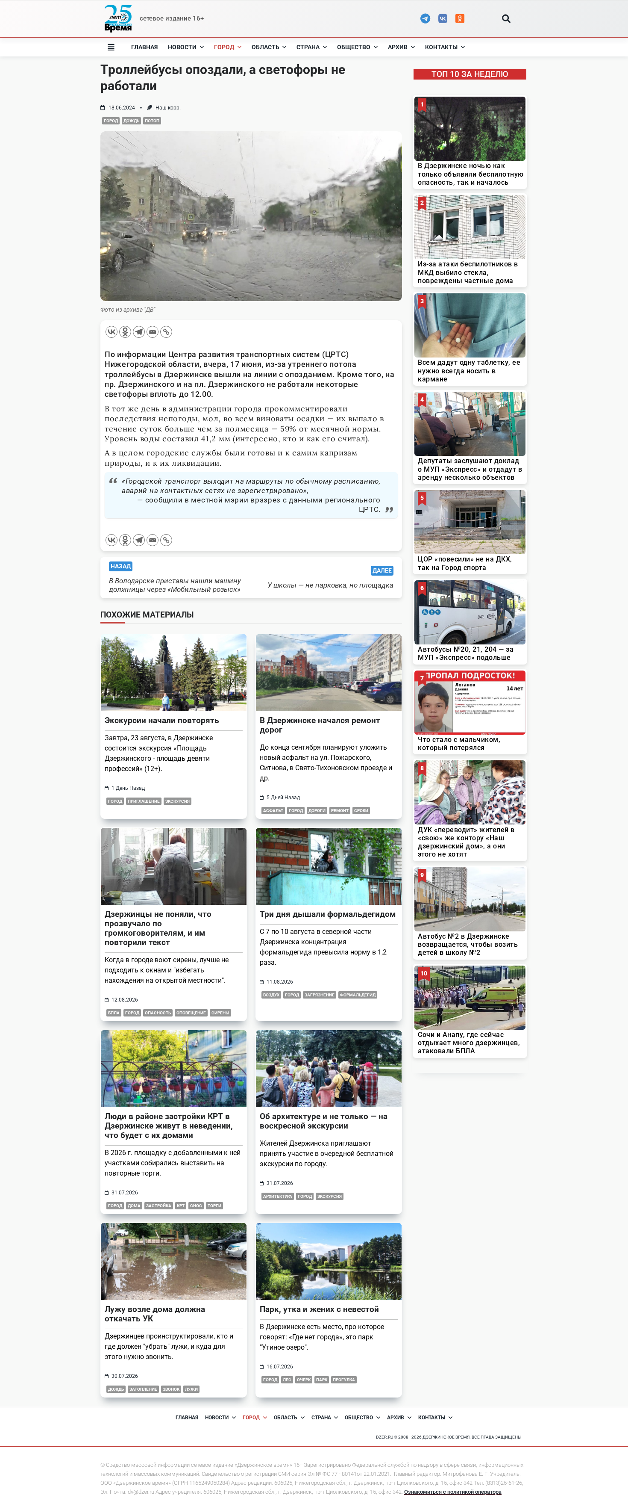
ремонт (340, 810)
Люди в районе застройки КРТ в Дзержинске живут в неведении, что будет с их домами (169, 1125)
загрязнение (320, 995)
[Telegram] (139, 332)
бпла (114, 1013)
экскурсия (177, 801)
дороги (317, 810)
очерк (304, 1379)
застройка (158, 1205)
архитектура (277, 1196)
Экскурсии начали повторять (162, 720)
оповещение (191, 1013)
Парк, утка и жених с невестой (319, 1309)
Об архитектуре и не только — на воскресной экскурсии (323, 1121)
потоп (152, 120)
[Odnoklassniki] (125, 332)
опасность (158, 1013)
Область (265, 47)
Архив (398, 47)
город (111, 120)
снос (196, 1205)
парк (321, 1379)
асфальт (273, 810)
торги (214, 1205)
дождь (131, 120)
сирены (220, 1013)
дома (134, 1205)
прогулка (344, 1379)
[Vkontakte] (111, 332)
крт (181, 1205)
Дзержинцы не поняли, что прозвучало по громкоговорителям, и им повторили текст (158, 928)
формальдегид (358, 995)
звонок (171, 1389)
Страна (308, 47)
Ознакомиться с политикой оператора (453, 1492)
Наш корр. (168, 108)
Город (224, 47)
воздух (271, 995)
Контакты (441, 47)
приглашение (144, 801)
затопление (143, 1389)
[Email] (152, 332)
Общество (353, 47)
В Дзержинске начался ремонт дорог (320, 725)
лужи (191, 1389)
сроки (361, 810)
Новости (182, 47)
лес (287, 1379)
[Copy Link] (166, 332)
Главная (144, 47)
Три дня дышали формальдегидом (328, 914)
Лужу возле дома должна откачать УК (155, 1314)
